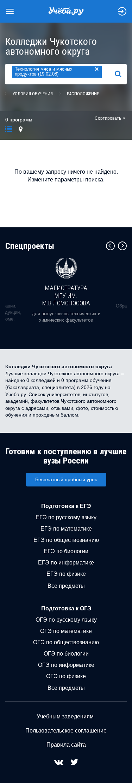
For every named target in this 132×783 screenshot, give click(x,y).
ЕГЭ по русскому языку (66, 517)
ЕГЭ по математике (66, 529)
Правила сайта (66, 745)
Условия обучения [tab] (32, 93)
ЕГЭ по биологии (66, 551)
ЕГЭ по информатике (66, 563)
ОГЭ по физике (66, 676)
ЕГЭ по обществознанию (66, 540)
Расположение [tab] (83, 93)
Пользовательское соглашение (66, 731)
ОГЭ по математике (66, 631)
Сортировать (108, 118)
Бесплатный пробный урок (66, 479)
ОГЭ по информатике (66, 665)
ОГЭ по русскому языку (66, 620)
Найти (121, 74)
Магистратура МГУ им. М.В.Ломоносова (66, 295)
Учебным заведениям (65, 716)
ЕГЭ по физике (66, 574)
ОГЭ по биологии (66, 654)
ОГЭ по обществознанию (66, 642)
